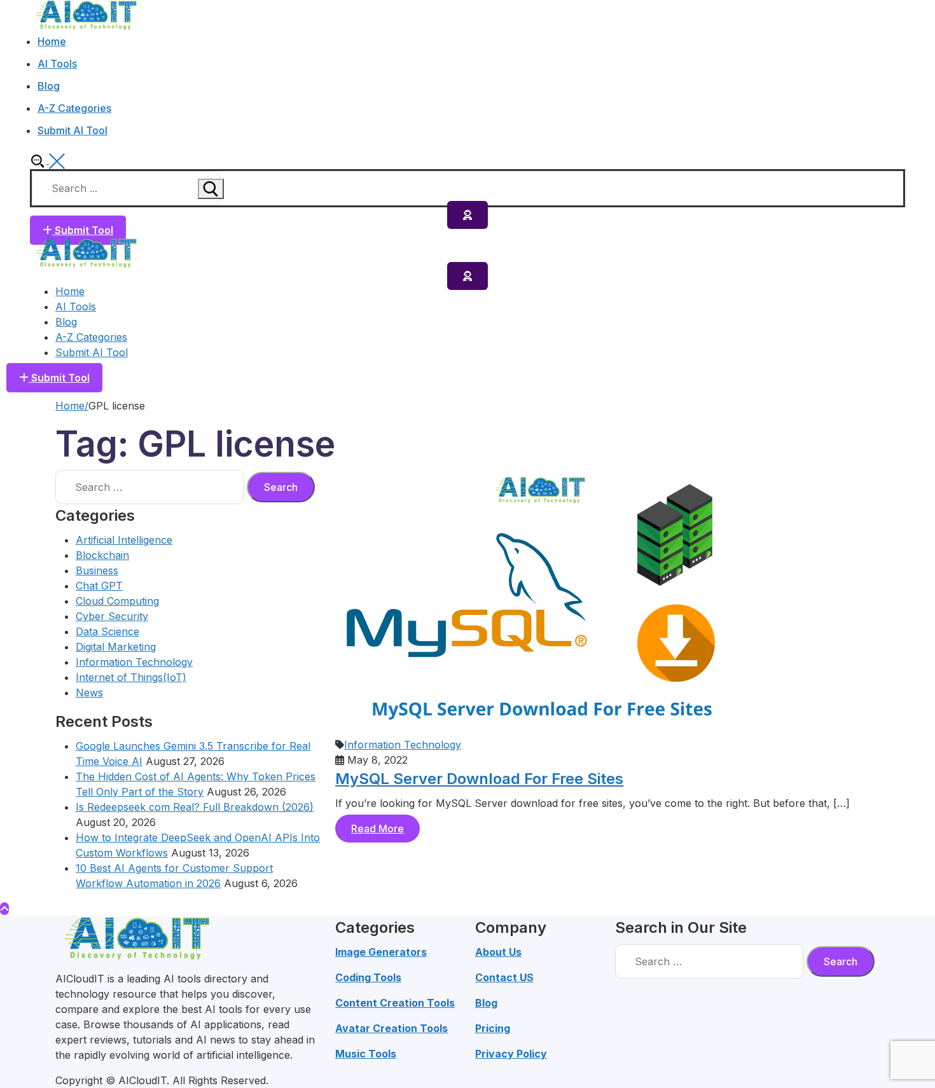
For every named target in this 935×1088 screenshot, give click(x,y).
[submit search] (211, 189)
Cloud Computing (117, 601)
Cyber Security (112, 616)
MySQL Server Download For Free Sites (479, 778)
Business (97, 570)
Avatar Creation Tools (391, 1028)
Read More (377, 828)
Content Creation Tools (395, 1002)
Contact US (504, 977)
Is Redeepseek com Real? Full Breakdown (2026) (195, 807)
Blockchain (102, 555)
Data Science (107, 631)
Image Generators (381, 952)
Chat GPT (99, 585)
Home (70, 405)
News (89, 692)
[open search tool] (47, 159)
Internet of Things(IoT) (131, 677)
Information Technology (134, 662)
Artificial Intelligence (124, 540)
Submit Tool (82, 230)
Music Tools (365, 1053)
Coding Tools (368, 977)
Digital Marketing (116, 646)
